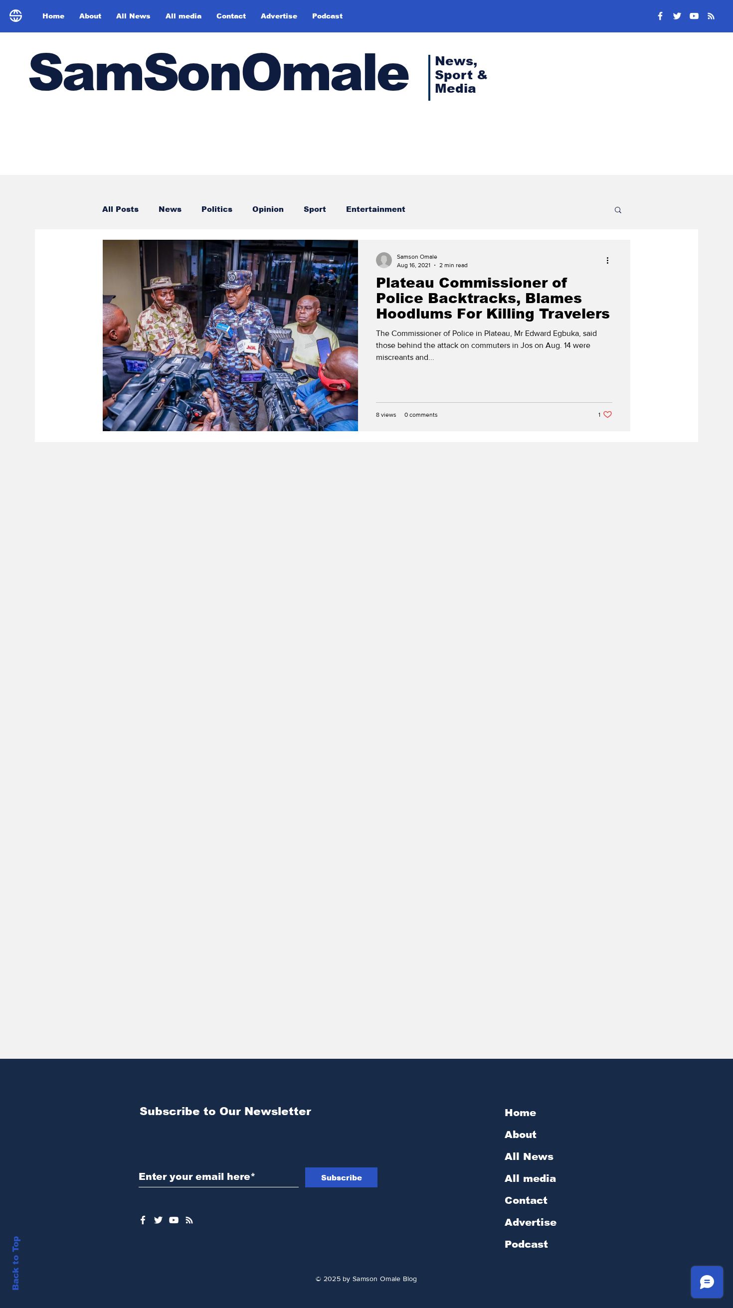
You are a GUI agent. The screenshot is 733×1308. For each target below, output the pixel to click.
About (521, 1134)
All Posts (120, 209)
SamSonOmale (217, 72)
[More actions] (611, 260)
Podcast (526, 1244)
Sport (315, 209)
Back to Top (15, 1263)
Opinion (268, 209)
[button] (618, 210)
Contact (526, 1200)
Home (520, 1112)
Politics (216, 209)
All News (529, 1156)
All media (530, 1178)
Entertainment (375, 209)
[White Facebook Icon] (143, 1220)
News (170, 209)
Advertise (530, 1222)
